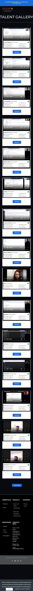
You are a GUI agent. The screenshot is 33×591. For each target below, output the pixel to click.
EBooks (5, 526)
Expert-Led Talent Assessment (16, 506)
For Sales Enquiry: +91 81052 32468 (20, 2)
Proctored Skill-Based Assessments (16, 514)
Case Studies (5, 531)
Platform (5, 504)
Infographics (6, 535)
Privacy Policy (25, 505)
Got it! (9, 589)
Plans (4, 507)
